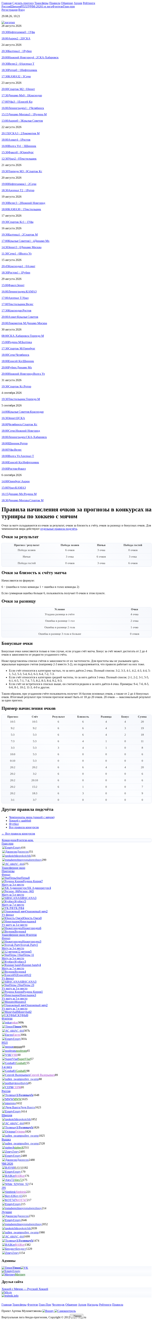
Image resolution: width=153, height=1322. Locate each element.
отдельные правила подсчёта (58, 528)
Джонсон (23, 851)
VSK (14, 1054)
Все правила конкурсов (24, 827)
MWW (17, 1099)
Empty (17, 847)
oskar (15, 1022)
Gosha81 (21, 1063)
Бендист (21, 1248)
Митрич (20, 1274)
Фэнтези (32, 1304)
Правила (117, 1304)
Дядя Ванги (27, 1107)
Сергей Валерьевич (42, 1075)
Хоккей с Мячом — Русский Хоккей (25, 1289)
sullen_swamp (30, 1079)
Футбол (14, 824)
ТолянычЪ (25, 1095)
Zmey (15, 1151)
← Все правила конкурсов (18, 833)
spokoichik (24, 855)
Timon (17, 1026)
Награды (92, 1304)
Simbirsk (21, 1191)
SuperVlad (24, 1059)
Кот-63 (18, 1196)
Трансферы (19, 1304)
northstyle (22, 1083)
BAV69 (19, 1167)
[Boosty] (48, 1311)
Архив (82, 1304)
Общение (71, 1304)
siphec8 (18, 1147)
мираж (18, 1046)
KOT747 (21, 1200)
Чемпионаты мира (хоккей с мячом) (31, 817)
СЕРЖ (17, 1087)
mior (13, 1103)
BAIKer (20, 1175)
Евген (17, 1034)
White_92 (22, 1184)
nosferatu (21, 1050)
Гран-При (45, 1304)
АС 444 (19, 864)
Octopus (20, 1131)
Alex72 (18, 1180)
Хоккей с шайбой (20, 820)
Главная (6, 1304)
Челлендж (58, 1304)
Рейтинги (105, 1304)
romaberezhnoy (33, 859)
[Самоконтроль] (65, 1311)
